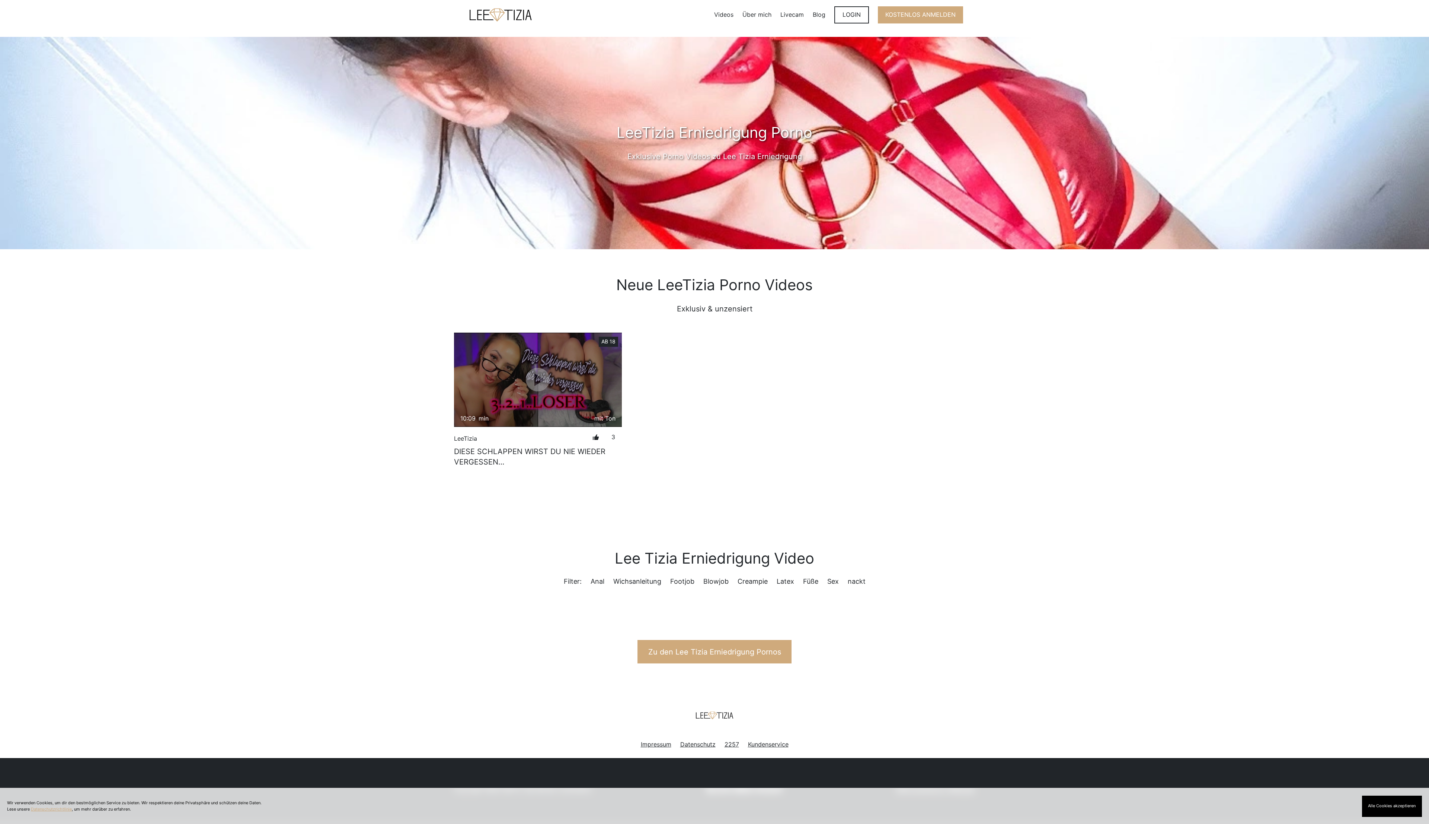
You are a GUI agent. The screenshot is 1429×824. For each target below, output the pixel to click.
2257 (732, 744)
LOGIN (852, 14)
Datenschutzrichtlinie (51, 809)
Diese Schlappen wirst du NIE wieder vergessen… (529, 456)
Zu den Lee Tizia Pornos (714, 651)
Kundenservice (768, 744)
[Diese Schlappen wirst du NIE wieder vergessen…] (538, 380)
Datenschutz (698, 744)
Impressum (656, 744)
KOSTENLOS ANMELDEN (920, 14)
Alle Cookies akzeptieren (1392, 805)
